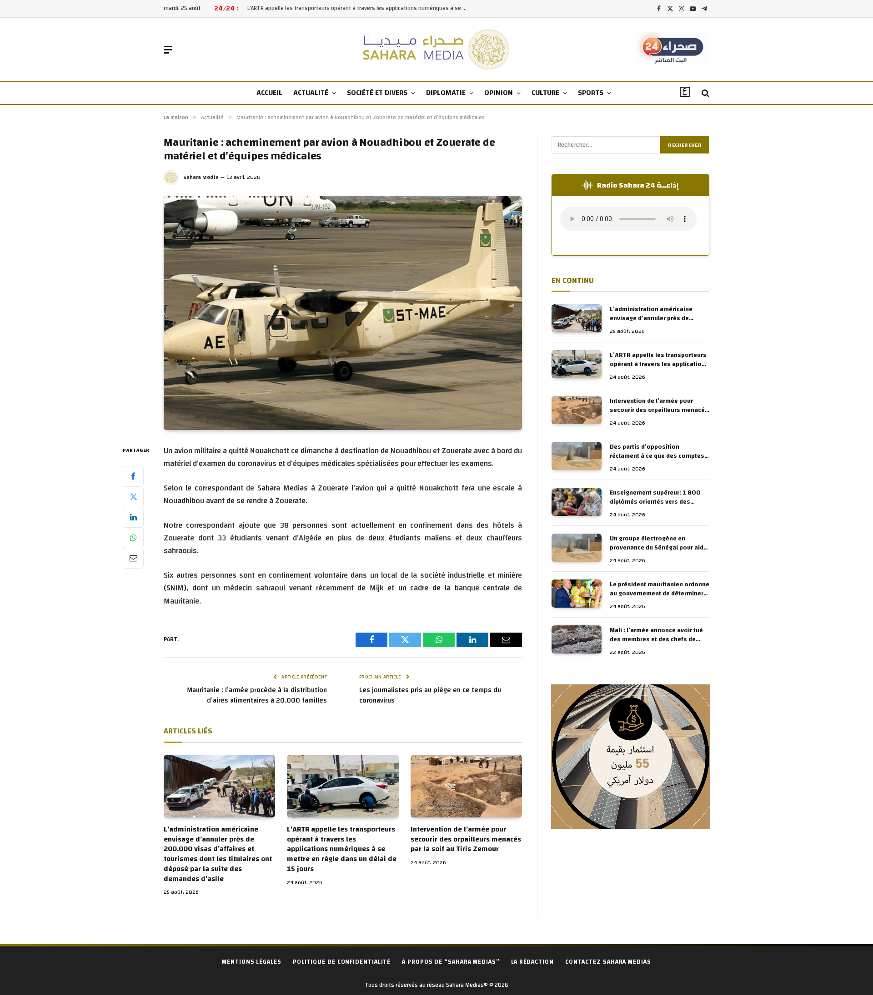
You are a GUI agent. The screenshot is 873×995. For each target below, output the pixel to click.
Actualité (310, 92)
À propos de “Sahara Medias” (451, 961)
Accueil (269, 92)
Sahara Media (201, 177)
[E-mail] (133, 557)
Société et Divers (377, 92)
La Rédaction (532, 961)
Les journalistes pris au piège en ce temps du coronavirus (430, 695)
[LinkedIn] (133, 516)
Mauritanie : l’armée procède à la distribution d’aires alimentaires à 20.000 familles (257, 695)
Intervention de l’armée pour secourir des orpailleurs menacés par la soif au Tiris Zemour (466, 839)
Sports (590, 92)
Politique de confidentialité (342, 961)
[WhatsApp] (133, 537)
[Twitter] (133, 496)
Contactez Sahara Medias (608, 961)
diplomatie (446, 92)
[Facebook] (133, 475)
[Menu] (168, 50)
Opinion (498, 92)
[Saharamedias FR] (437, 49)
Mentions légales (251, 961)
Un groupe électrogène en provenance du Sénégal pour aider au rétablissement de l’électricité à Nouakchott (659, 544)
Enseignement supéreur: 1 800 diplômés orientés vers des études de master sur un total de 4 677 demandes (657, 498)
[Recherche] (704, 93)
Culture (545, 92)
